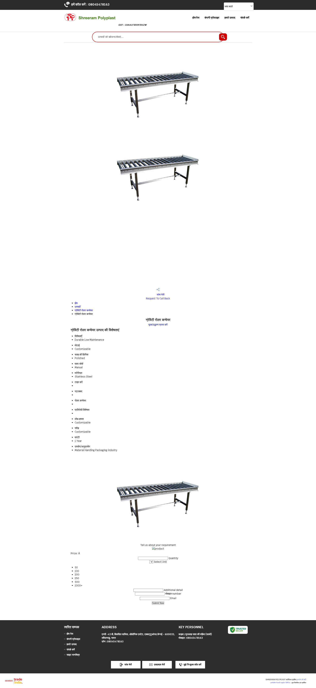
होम (76, 303)
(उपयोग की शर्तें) (301, 679)
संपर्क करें (244, 17)
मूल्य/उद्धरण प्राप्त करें (158, 324)
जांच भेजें (160, 294)
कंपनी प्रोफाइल (212, 17)
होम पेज (195, 17)
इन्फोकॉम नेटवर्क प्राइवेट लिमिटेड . (281, 683)
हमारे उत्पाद (229, 17)
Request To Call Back (158, 298)
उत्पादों (77, 306)
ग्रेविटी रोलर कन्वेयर (84, 310)
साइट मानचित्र (73, 654)
